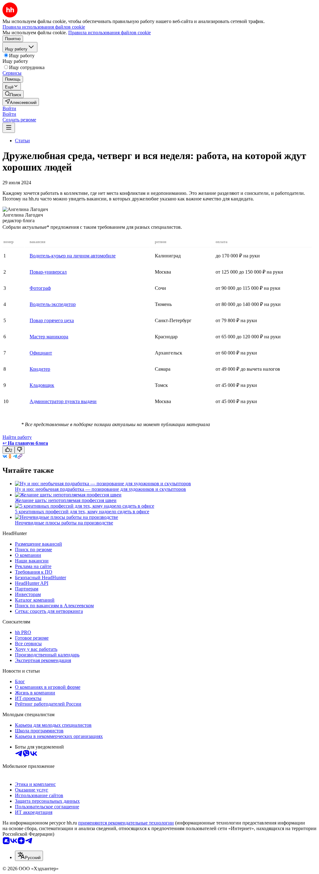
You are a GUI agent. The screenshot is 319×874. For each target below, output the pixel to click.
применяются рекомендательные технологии (126, 822)
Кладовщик (42, 385)
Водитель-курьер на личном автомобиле (73, 255)
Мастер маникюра (49, 336)
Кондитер (40, 369)
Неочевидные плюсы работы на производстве (64, 522)
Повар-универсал (48, 272)
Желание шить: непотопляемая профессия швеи (66, 500)
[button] (9, 108)
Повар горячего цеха (52, 320)
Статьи (22, 140)
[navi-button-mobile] (8, 128)
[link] (13, 94)
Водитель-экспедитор (53, 304)
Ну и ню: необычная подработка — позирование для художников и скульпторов (100, 489)
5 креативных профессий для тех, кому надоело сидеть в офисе (82, 511)
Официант (41, 352)
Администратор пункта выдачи (63, 401)
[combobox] (29, 856)
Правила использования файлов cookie (109, 32)
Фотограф (40, 288)
